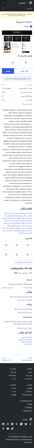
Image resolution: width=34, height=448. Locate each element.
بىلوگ (25, 215)
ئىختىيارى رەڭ (9, 215)
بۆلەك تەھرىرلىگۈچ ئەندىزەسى (23, 213)
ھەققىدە (29, 369)
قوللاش (29, 388)
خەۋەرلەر (29, 228)
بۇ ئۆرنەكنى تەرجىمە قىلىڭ (24, 328)
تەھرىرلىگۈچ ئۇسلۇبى (26, 220)
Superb (26, 26)
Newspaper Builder (20, 78)
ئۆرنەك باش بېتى (27, 104)
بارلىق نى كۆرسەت (7, 287)
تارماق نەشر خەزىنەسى (25, 339)
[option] (27, 245)
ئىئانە (13, 391)
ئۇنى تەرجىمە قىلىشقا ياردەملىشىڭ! (13, 14)
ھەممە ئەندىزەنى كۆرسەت (23, 262)
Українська (17, 323)
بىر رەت (24, 228)
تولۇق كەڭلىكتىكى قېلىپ (13, 225)
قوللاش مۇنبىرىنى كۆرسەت (24, 300)
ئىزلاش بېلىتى (28, 344)
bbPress (28, 408)
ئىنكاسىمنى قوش (27, 287)
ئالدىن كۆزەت (24, 71)
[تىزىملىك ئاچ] (3, 3)
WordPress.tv (26, 395)
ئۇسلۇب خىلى (10, 228)
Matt (29, 404)
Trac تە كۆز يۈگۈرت (26, 341)
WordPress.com (25, 401)
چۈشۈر (8, 71)
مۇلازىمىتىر (28, 375)
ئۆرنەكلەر (29, 8)
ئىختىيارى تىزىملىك (7, 218)
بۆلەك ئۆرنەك (24, 225)
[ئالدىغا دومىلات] (3, 56)
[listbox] (17, 249)
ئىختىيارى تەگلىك (18, 215)
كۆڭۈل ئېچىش (15, 220)
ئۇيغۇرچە (25, 419)
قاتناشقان (13, 385)
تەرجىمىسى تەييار (8, 230)
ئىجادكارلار (29, 391)
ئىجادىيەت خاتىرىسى (26, 337)
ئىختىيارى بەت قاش (27, 218)
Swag (13, 395)
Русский (29, 323)
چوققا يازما (18, 228)
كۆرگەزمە (13, 369)
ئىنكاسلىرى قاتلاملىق (19, 230)
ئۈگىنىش (29, 385)
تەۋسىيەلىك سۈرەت (15, 223)
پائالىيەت (13, 388)
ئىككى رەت (29, 233)
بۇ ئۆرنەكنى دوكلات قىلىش (24, 312)
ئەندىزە (14, 379)
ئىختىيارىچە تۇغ (17, 218)
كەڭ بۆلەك (22, 233)
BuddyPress (27, 411)
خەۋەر (30, 372)
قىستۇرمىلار (12, 375)
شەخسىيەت (28, 379)
